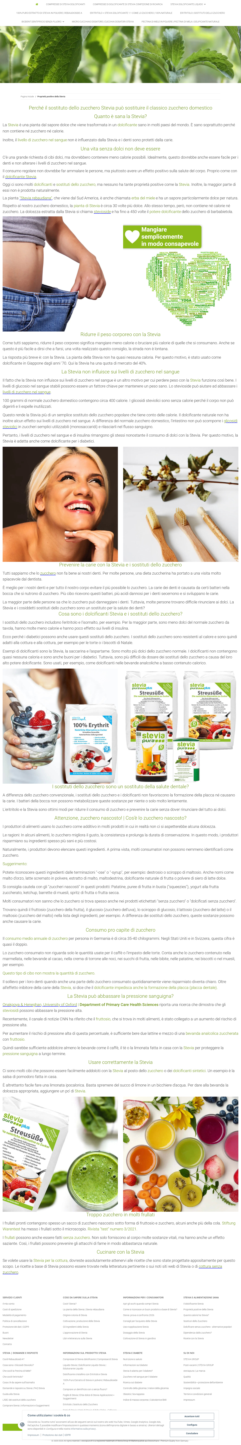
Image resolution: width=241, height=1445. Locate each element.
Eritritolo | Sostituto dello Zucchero (80, 1404)
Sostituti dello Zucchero (195, 1321)
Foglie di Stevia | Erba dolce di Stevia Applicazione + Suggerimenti (88, 1397)
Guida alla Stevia (11, 1394)
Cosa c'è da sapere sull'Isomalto (19, 1382)
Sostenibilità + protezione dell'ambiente (203, 1382)
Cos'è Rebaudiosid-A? (13, 1359)
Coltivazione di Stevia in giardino (139, 1338)
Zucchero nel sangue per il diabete (140, 1376)
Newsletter (8, 1338)
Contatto (7, 1344)
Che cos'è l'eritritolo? (13, 1376)
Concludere (192, 1433)
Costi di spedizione (12, 1309)
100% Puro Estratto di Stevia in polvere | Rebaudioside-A (90, 1382)
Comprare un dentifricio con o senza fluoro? (85, 1389)
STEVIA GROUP (191, 1359)
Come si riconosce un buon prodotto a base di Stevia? (150, 1309)
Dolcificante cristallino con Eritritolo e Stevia (85, 1374)
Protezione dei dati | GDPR (56, 1435)
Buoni (6, 1332)
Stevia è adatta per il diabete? (138, 1371)
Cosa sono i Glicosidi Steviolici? (18, 1365)
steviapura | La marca (194, 1371)
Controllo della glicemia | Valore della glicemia (146, 1388)
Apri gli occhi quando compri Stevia (141, 1303)
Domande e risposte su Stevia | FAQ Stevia (24, 1388)
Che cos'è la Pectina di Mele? (17, 1371)
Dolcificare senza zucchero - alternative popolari (207, 1326)
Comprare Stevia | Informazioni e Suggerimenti (26, 1405)
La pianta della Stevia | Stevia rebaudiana (83, 1309)
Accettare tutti (192, 1416)
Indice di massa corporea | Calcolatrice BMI (145, 1400)
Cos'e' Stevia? (69, 1303)
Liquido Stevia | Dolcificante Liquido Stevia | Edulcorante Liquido (84, 1367)
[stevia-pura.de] (37, 4)
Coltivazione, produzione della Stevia (81, 1321)
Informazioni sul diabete (135, 1365)
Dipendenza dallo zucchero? (197, 1332)
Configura (192, 1425)
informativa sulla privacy (83, 1428)
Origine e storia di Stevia (75, 1315)
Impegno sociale (191, 1388)
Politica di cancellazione (15, 1321)
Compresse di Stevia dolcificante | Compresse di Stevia (90, 1359)
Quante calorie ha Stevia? (196, 1315)
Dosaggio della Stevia (134, 1332)
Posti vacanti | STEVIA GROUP (198, 1365)
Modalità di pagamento (14, 1315)
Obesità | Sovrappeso (133, 1394)
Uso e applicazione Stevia (136, 1326)
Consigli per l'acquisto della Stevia (140, 1321)
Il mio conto (8, 1303)
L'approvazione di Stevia (75, 1332)
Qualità (187, 1376)
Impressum (33, 1435)
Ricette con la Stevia (193, 1338)
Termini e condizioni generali (197, 1394)
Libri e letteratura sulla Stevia (77, 1338)
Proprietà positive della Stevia (198, 1309)
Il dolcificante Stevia (193, 1303)
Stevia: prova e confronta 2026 (138, 1315)
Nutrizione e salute (132, 1359)
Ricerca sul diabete (132, 1382)
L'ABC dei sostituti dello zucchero (19, 1400)
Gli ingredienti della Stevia (76, 1326)
